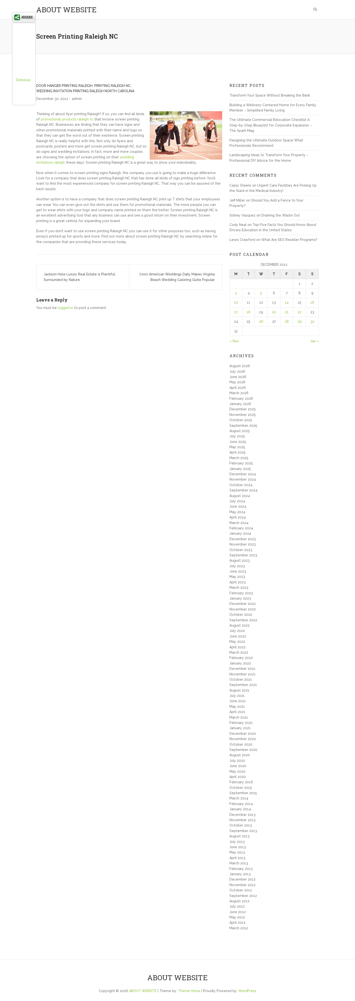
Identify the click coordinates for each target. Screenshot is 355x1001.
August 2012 (239, 901)
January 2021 (240, 728)
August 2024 (239, 496)
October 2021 (240, 679)
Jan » (314, 341)
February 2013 (241, 869)
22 (299, 312)
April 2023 (237, 582)
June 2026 (237, 377)
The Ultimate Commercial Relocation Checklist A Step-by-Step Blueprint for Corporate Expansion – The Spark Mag (270, 125)
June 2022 (237, 636)
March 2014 (238, 798)
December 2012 (242, 879)
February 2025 (241, 463)
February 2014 (241, 804)
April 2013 (237, 858)
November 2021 (242, 674)
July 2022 (237, 631)
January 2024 (240, 533)
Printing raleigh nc (112, 86)
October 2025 (240, 420)
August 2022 (239, 625)
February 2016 (241, 782)
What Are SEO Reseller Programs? (289, 240)
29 (300, 321)
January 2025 (240, 469)
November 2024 (242, 479)
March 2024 (238, 523)
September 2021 (243, 685)
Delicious (23, 80)
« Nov (234, 341)
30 (312, 321)
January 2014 (240, 809)
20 (274, 312)
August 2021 (239, 690)
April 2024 (237, 517)
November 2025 (242, 415)
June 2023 (237, 571)
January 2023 (240, 598)
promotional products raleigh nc (67, 119)
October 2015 (240, 788)
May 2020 (237, 771)
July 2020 (237, 761)
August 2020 (239, 755)
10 (236, 302)
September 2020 (243, 750)
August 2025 (239, 431)
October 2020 (240, 744)
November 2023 (242, 544)
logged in (65, 308)
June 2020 (237, 766)
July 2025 (237, 436)
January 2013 (240, 874)
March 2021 (238, 717)
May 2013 (237, 852)
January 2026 (240, 404)
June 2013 (237, 847)
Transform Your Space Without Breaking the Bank (269, 95)
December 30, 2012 (52, 99)
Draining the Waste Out (281, 215)
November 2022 (242, 609)
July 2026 (237, 371)
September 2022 (243, 620)
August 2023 (239, 560)
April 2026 (237, 388)
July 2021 (237, 696)
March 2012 (238, 928)
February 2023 (241, 593)
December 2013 (242, 815)
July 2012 (237, 906)
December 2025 (242, 409)
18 (248, 312)
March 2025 (238, 458)
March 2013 (238, 863)
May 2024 (237, 512)
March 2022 (238, 652)
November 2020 (242, 739)
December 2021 (242, 669)
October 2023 (240, 550)
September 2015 (243, 793)
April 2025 (237, 452)
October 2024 (240, 485)
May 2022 (237, 642)
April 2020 (237, 777)
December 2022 (242, 604)
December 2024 (242, 474)
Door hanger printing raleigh (64, 86)
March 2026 (238, 393)
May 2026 (237, 382)
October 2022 (240, 614)
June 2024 (237, 506)
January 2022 (240, 663)
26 (261, 321)
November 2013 (242, 820)
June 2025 (237, 442)
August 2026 (239, 366)
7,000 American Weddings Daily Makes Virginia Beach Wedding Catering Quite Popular (177, 276)
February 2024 (241, 528)
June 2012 (237, 912)
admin (77, 99)
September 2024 (243, 490)
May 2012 (237, 917)
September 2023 (243, 555)
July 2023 (237, 566)
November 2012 (242, 885)
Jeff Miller (237, 200)
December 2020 (242, 733)
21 (287, 312)
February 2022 (241, 658)
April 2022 (237, 647)
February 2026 (241, 398)
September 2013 (243, 831)
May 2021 (237, 706)
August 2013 (239, 836)
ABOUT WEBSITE (66, 9)
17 (236, 312)
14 (287, 302)
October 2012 (240, 890)
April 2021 (237, 712)
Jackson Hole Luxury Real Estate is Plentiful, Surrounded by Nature (80, 276)
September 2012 (243, 896)
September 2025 (243, 425)
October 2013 (240, 825)
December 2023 (242, 539)
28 (287, 321)
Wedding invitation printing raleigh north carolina (85, 91)
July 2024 (237, 501)
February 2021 (241, 723)
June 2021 (237, 701)
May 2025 (237, 447)
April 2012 (237, 922)
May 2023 (237, 577)
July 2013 (237, 842)
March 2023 (238, 587)
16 (312, 302)
